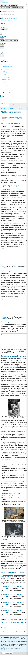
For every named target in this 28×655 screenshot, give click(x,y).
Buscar (2, 653)
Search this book (3, 24)
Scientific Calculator (7, 74)
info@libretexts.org (6, 649)
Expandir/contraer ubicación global (26, 108)
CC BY (2, 620)
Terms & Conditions (11, 646)
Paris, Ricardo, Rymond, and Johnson (13, 117)
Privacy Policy (4, 646)
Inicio (6, 108)
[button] (5, 84)
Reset (2, 38)
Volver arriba (3, 627)
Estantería (14, 108)
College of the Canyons (10, 118)
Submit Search (4, 29)
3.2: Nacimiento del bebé (13, 619)
